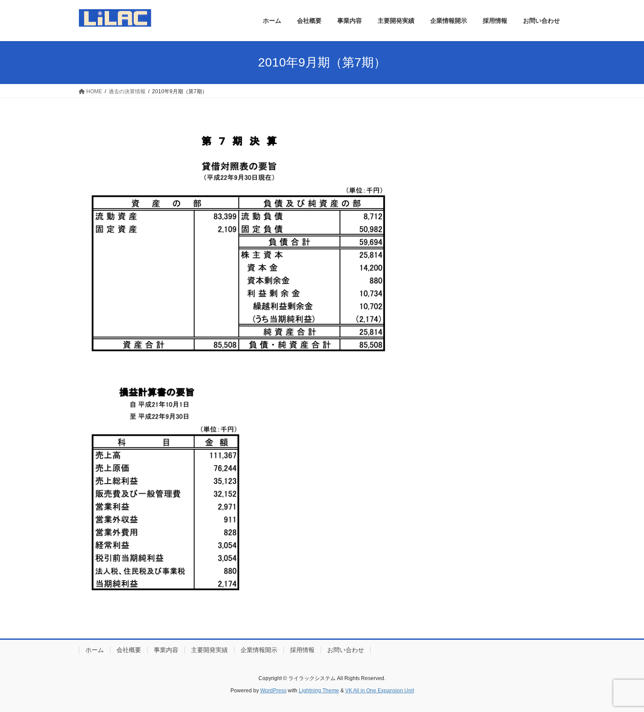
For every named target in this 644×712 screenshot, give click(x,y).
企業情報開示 (259, 649)
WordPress (273, 690)
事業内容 (166, 649)
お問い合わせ (345, 649)
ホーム (94, 649)
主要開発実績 (209, 649)
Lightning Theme (319, 690)
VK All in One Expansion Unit (379, 690)
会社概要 (129, 649)
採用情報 (302, 649)
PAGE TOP (621, 683)
